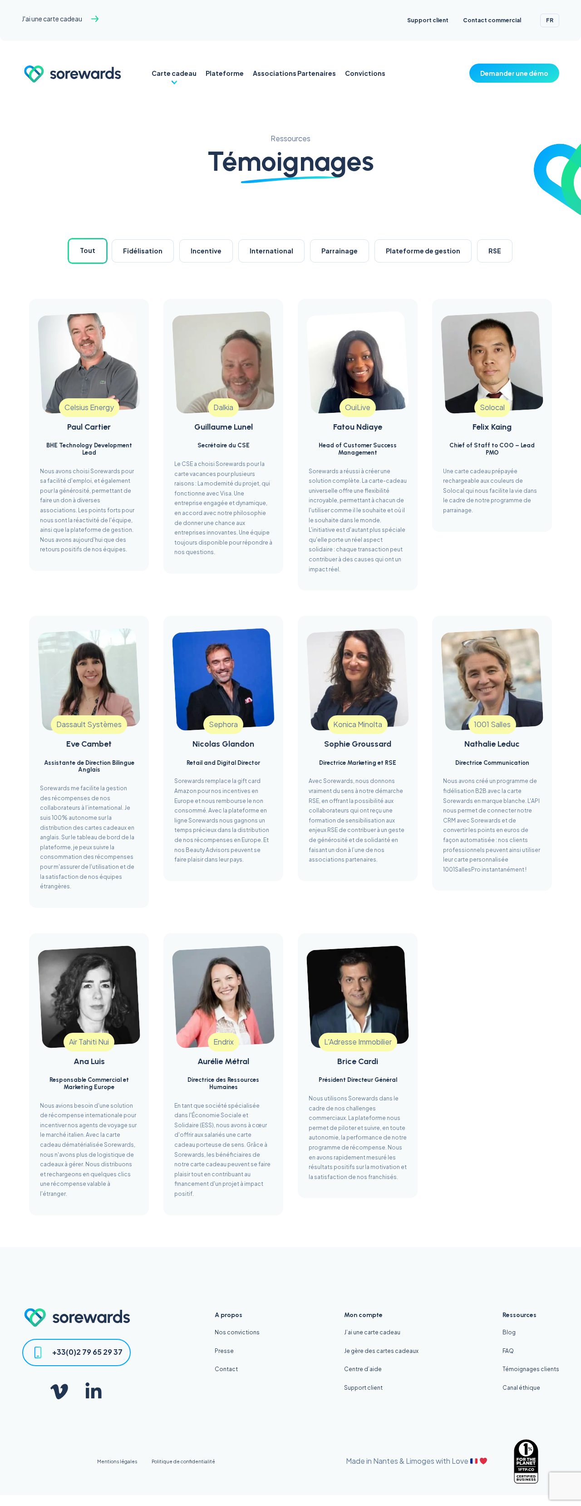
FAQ (508, 1350)
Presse (224, 1350)
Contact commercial (492, 20)
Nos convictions (237, 1332)
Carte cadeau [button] (174, 73)
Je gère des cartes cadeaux (381, 1350)
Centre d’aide (363, 1369)
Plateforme (225, 73)
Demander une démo (514, 73)
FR (549, 20)
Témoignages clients (530, 1369)
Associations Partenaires (294, 73)
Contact (226, 1369)
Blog (509, 1332)
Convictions (365, 73)
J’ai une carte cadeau (372, 1332)
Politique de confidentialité (183, 1461)
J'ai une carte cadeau (52, 19)
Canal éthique (521, 1387)
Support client (427, 20)
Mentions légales (117, 1461)
